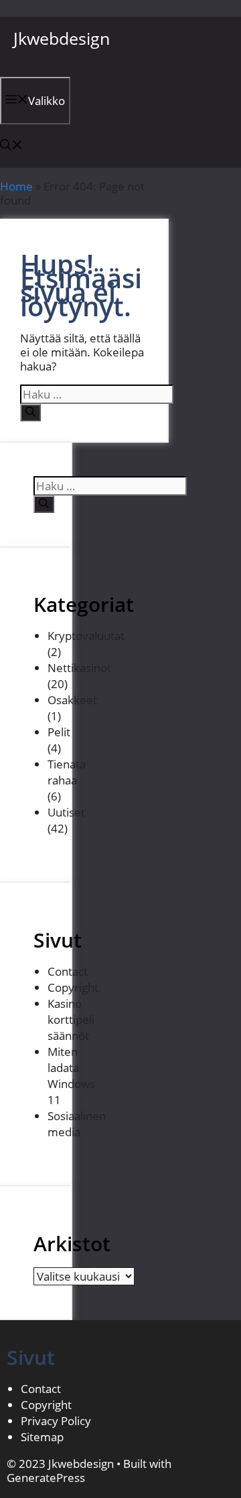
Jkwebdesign (61, 38)
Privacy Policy (56, 1420)
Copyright (73, 987)
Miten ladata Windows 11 (71, 1075)
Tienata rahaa (67, 772)
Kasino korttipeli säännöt (71, 1019)
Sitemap (42, 1436)
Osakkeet (72, 700)
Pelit (59, 732)
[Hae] (30, 412)
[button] (11, 146)
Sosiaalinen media (77, 1124)
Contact (68, 971)
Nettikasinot (79, 667)
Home (16, 186)
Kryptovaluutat (86, 635)
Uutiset (66, 812)
